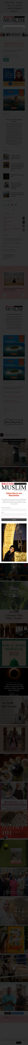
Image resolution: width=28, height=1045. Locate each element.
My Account (19, 5)
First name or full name (5, 507)
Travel (8, 5)
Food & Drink (19, 2)
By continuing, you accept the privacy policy (11, 517)
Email (2, 512)
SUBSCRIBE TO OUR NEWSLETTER (14, 8)
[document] (14, 522)
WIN (13, 5)
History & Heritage (9, 2)
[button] (26, 483)
